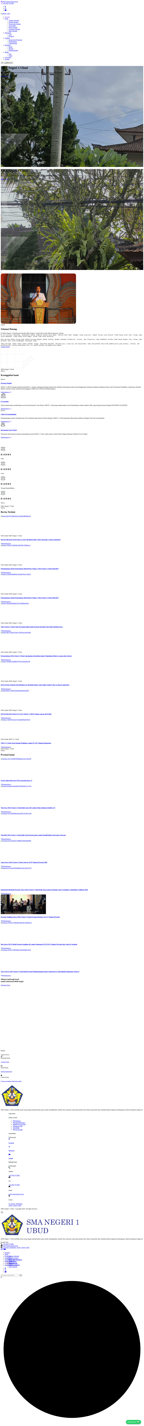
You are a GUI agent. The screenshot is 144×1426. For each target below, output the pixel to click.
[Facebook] (5, 7)
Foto (10, 54)
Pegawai (11, 36)
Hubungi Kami (5, 985)
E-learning (8, 57)
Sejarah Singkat (13, 22)
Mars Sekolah (13, 31)
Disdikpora (17, 1121)
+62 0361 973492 (8, 3)
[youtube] (5, 10)
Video (10, 56)
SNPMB (16, 1128)
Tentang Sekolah (14, 20)
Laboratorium (13, 43)
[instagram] (5, 8)
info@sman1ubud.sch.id (10, 1)
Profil (6, 19)
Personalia (8, 33)
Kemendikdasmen (19, 1122)
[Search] (2, 63)
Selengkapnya (5, 76)
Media (7, 52)
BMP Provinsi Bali (20, 1124)
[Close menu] (2, 1212)
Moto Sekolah (13, 27)
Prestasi (11, 49)
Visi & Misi (12, 26)
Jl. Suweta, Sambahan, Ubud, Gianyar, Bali (16, 1204)
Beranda (7, 17)
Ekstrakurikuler (13, 50)
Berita (10, 47)
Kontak (7, 59)
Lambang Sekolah (14, 29)
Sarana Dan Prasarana (15, 40)
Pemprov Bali (18, 1126)
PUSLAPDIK (18, 1130)
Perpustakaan (13, 41)
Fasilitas (7, 38)
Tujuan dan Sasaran (15, 24)
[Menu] (8, 63)
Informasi (8, 45)
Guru (10, 34)
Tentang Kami (5, 347)
